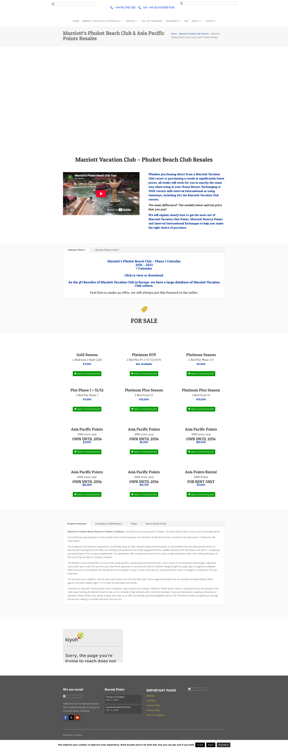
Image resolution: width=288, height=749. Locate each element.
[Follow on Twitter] (71, 717)
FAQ (186, 21)
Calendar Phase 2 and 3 (106, 249)
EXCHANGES (172, 21)
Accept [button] (200, 744)
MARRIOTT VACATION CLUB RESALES (101, 21)
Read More (224, 744)
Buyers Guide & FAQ (156, 523)
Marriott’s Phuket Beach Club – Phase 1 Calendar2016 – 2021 (144, 263)
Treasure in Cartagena (115, 697)
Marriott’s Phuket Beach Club (155, 537)
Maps (134, 523)
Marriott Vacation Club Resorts (194, 33)
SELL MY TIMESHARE (152, 21)
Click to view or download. (144, 275)
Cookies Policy (153, 705)
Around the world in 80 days (118, 707)
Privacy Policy (153, 710)
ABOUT (195, 21)
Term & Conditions (155, 715)
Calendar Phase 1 (77, 249)
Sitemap (150, 695)
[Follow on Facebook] (65, 717)
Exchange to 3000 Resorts (108, 523)
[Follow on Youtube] (77, 717)
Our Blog (150, 700)
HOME (76, 21)
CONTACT (210, 21)
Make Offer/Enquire (88, 373)
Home (174, 33)
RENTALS (130, 21)
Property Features (77, 523)
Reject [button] (211, 744)
